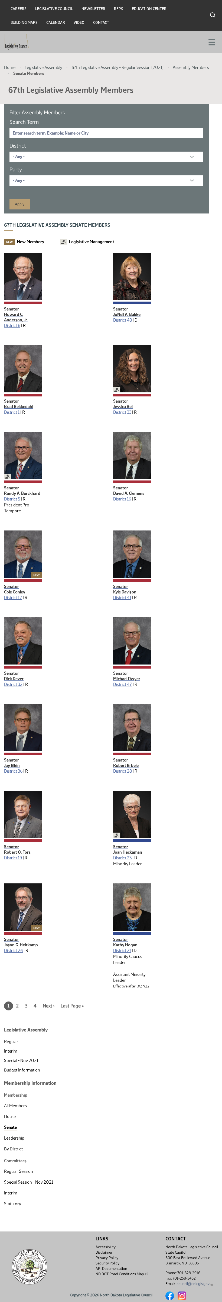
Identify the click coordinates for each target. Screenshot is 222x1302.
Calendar (55, 22)
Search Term (24, 122)
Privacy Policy (107, 1258)
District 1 (11, 412)
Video (79, 22)
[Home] (16, 42)
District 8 (12, 325)
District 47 (122, 684)
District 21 (122, 950)
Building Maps (24, 22)
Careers (19, 8)
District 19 (13, 857)
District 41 (122, 597)
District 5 (12, 499)
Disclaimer (104, 1252)
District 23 (122, 857)
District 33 (122, 412)
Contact (101, 22)
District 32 (13, 684)
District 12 (13, 597)
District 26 (13, 950)
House (10, 1116)
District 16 (122, 499)
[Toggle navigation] (211, 41)
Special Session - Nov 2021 (28, 1182)
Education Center (149, 8)
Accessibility (106, 1247)
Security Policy (107, 1263)
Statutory (12, 1203)
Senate (10, 1127)
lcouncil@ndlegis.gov (193, 1283)
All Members (15, 1105)
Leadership (14, 1138)
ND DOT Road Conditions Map (120, 1274)
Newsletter (93, 8)
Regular (11, 1041)
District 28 (122, 771)
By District (13, 1148)
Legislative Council (54, 8)
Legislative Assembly (43, 67)
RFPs (118, 8)
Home (9, 67)
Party (15, 169)
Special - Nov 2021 (21, 1060)
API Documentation (111, 1268)
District (17, 145)
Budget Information (22, 1070)
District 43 (122, 320)
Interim (10, 1051)
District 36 (13, 771)
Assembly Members (191, 67)
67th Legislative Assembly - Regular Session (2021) (117, 67)
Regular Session (18, 1171)
